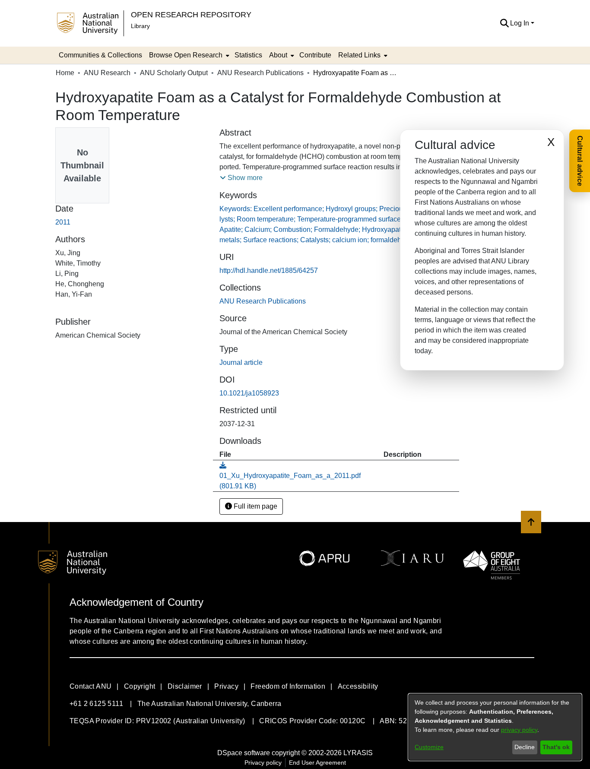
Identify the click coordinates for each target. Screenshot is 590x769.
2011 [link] (62, 222)
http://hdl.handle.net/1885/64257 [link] (268, 270)
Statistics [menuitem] (248, 55)
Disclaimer (185, 686)
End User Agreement (317, 762)
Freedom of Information (288, 686)
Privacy (226, 686)
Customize (429, 747)
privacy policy (519, 729)
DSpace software (243, 752)
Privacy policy (263, 762)
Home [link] (65, 72)
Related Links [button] (359, 55)
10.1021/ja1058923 (249, 393)
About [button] (278, 55)
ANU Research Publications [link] (260, 72)
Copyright (139, 686)
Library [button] (140, 25)
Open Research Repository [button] (191, 14)
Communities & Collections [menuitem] (100, 55)
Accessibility (358, 686)
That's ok (556, 747)
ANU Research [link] (107, 72)
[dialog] (495, 727)
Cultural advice (580, 161)
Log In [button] (520, 23)
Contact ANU (90, 686)
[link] (262, 301)
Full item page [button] (254, 506)
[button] (504, 23)
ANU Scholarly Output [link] (174, 72)
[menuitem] (188, 55)
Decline (524, 747)
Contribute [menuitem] (315, 55)
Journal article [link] (241, 362)
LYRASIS (358, 752)
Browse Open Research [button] (185, 55)
